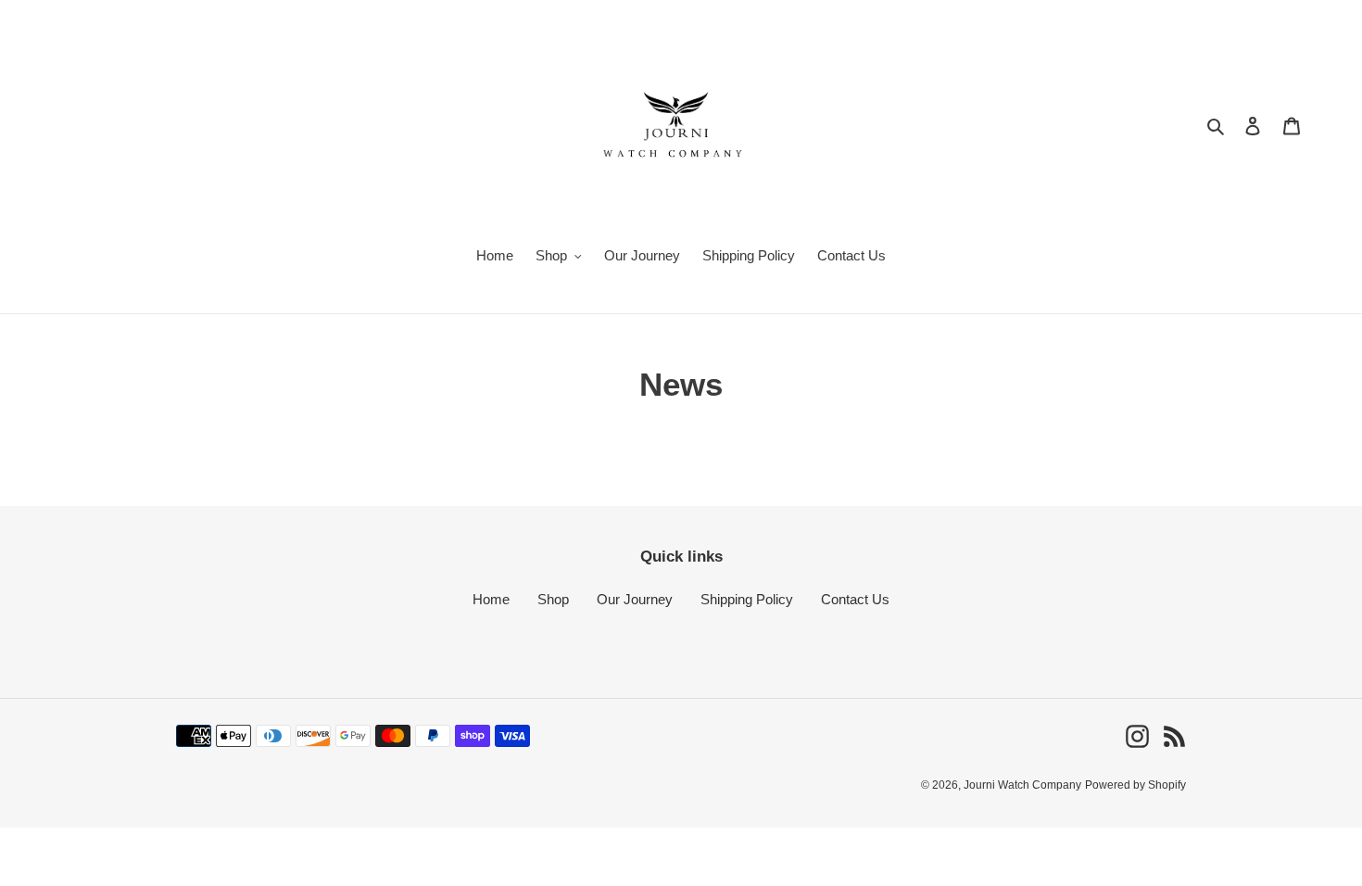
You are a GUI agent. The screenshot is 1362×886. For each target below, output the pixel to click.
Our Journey (635, 599)
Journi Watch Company (1022, 784)
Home (491, 599)
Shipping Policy (746, 599)
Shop (553, 599)
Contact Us (855, 599)
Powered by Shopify (1135, 784)
